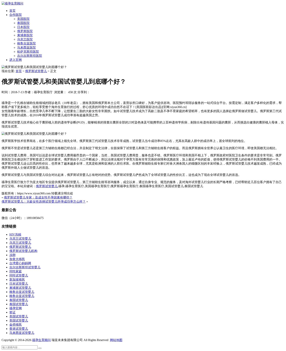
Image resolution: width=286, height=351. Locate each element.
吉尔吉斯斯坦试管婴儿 (24, 267)
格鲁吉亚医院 (26, 43)
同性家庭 (15, 271)
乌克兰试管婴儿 (20, 238)
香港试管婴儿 (18, 328)
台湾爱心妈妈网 (20, 263)
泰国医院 (23, 23)
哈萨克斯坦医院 (28, 51)
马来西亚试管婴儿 (21, 332)
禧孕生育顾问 (41, 340)
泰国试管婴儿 (18, 300)
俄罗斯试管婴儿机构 (23, 251)
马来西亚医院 (26, 47)
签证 (12, 312)
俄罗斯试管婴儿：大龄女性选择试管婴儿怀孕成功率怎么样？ (44, 201)
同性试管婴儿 (18, 275)
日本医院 (23, 27)
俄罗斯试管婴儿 (36, 71)
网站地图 (116, 340)
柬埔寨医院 (25, 35)
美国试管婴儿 (18, 316)
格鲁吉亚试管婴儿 (21, 291)
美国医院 (23, 18)
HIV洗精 (15, 234)
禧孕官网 (15, 308)
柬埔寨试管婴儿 (20, 287)
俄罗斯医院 (25, 31)
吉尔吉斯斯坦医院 (29, 55)
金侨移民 (15, 324)
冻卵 (12, 255)
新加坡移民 (17, 279)
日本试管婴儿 (18, 283)
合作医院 (15, 14)
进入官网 (15, 59)
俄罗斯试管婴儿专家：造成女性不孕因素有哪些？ (38, 197)
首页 (12, 10)
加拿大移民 (17, 259)
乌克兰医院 (25, 39)
